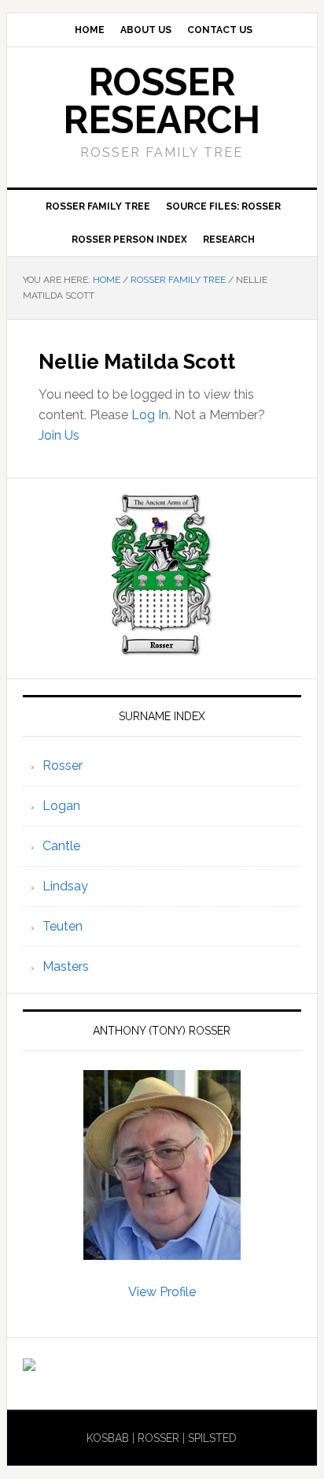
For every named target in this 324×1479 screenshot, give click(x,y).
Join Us (59, 435)
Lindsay (65, 886)
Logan (61, 805)
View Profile (162, 1291)
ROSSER (158, 1438)
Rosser (62, 765)
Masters (65, 966)
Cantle (61, 845)
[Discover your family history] (29, 1363)
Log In (149, 414)
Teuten (62, 926)
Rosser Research (161, 101)
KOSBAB (108, 1438)
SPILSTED (212, 1438)
